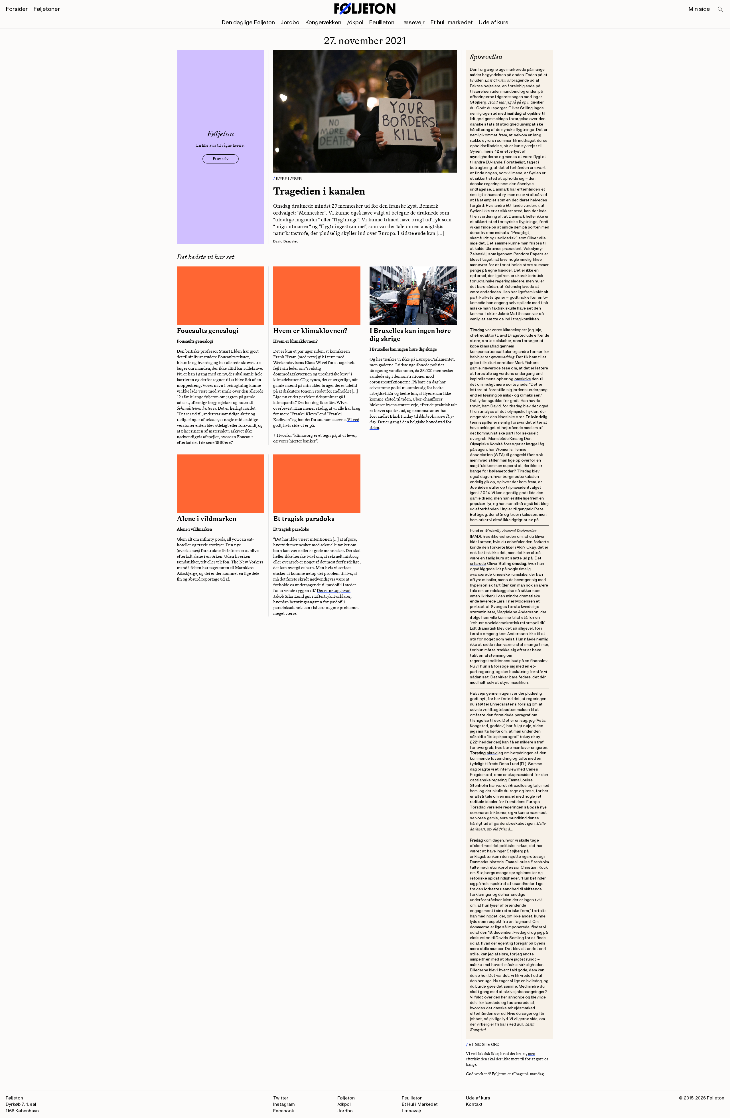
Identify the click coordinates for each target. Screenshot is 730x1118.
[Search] (720, 9)
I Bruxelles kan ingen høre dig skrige (410, 335)
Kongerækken (323, 23)
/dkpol (355, 23)
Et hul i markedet (451, 23)
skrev (492, 753)
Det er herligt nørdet (237, 408)
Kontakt (474, 1104)
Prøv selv (220, 158)
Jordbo (290, 23)
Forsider (17, 9)
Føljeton (346, 1098)
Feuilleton (381, 23)
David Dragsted (286, 241)
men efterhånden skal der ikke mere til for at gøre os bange (507, 1059)
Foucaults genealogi (208, 331)
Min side (699, 9)
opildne (534, 113)
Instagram (284, 1104)
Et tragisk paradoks (303, 519)
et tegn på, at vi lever (337, 435)
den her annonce (508, 997)
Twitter (280, 1098)
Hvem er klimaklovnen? (310, 331)
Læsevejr (412, 23)
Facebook (283, 1111)
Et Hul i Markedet (420, 1104)
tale (536, 785)
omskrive (522, 379)
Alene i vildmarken (206, 519)
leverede (488, 601)
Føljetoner (46, 9)
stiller (493, 460)
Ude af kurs (493, 23)
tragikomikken (526, 319)
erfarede (478, 563)
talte (474, 867)
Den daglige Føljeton (248, 23)
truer (514, 514)
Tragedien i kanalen (319, 191)
